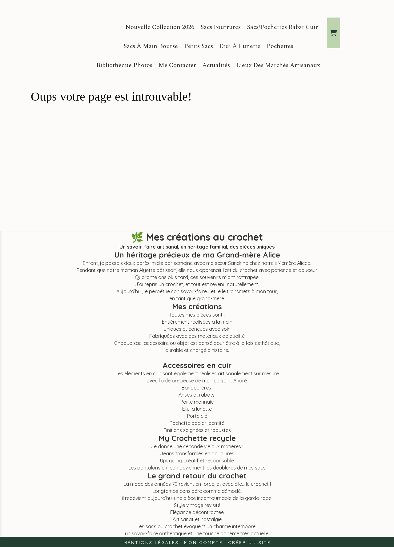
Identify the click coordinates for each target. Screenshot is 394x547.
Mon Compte (203, 542)
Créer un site (249, 542)
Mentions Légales (151, 542)
